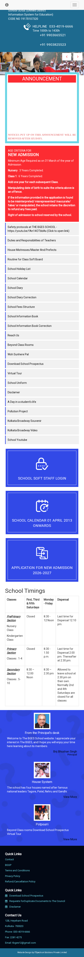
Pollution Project (18, 411)
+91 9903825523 (53, 45)
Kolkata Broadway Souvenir (24, 420)
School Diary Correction (22, 297)
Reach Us (13, 335)
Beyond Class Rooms (21, 344)
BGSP (8, 865)
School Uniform (17, 382)
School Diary (15, 287)
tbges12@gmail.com (24, 942)
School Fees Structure (21, 306)
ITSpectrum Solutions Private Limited (50, 952)
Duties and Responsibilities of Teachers (32, 240)
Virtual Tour (15, 373)
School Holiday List (19, 268)
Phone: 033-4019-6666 (17, 931)
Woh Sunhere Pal (18, 354)
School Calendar (18, 278)
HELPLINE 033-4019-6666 (53, 26)
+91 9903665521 (53, 35)
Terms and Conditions (17, 870)
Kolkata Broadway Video (23, 430)
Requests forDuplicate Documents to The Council (37, 901)
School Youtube (17, 439)
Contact (9, 859)
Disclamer (14, 392)
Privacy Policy (12, 876)
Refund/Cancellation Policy (20, 881)
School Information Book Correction (30, 325)
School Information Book (23, 316)
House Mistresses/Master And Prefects (32, 249)
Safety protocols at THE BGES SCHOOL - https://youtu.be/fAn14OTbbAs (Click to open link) (38, 228)
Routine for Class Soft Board (25, 259)
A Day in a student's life (22, 401)
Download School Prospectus (26, 363)
